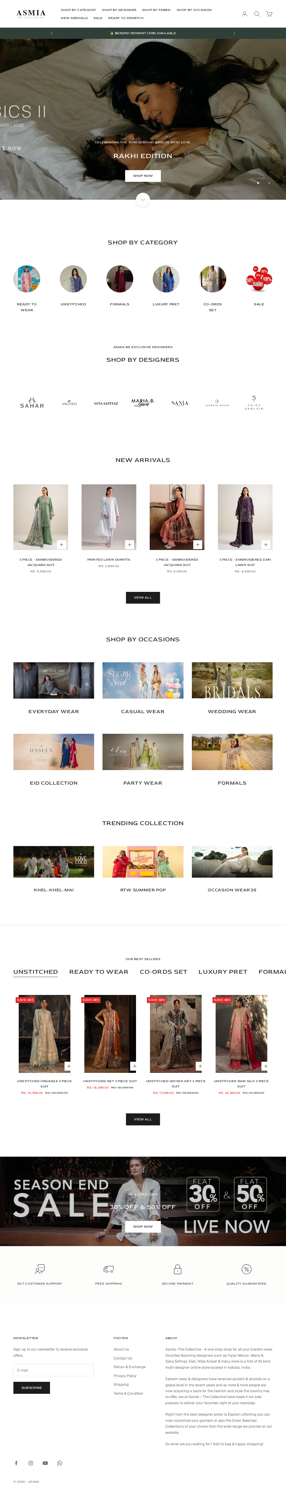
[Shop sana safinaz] (106, 403)
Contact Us (123, 1358)
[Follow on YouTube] (45, 1463)
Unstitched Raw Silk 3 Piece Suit (241, 1083)
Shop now (143, 176)
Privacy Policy (125, 1375)
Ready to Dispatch (126, 18)
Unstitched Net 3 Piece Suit (110, 1081)
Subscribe (32, 1388)
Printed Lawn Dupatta (108, 559)
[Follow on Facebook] (16, 1463)
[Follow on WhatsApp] (60, 1463)
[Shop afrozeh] (69, 403)
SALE (98, 18)
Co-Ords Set (163, 972)
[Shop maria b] (143, 403)
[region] (143, 119)
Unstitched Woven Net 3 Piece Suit (176, 1083)
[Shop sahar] (32, 403)
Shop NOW (143, 1227)
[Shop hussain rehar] (217, 403)
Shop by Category (78, 10)
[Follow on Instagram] (31, 1463)
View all (143, 1119)
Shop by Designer (119, 10)
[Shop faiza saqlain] (254, 403)
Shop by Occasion (194, 10)
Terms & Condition (128, 1393)
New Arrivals (74, 18)
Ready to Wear (99, 972)
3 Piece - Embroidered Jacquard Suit (41, 562)
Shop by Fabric (156, 10)
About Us (121, 1349)
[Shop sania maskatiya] (180, 403)
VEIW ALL (143, 598)
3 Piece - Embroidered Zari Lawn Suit (245, 562)
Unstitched (35, 972)
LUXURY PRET (223, 972)
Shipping (121, 1384)
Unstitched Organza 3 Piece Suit (44, 1083)
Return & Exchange (130, 1366)
